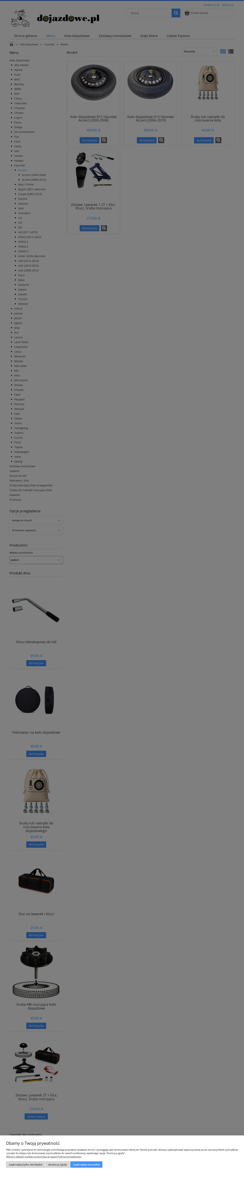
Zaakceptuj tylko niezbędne (26, 1164)
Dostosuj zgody (57, 1164)
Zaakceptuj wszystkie (86, 1164)
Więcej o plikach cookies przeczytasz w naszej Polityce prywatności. (44, 1156)
